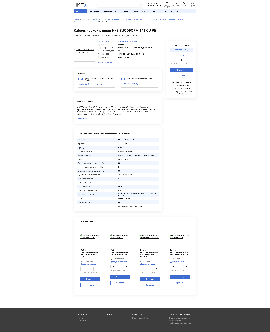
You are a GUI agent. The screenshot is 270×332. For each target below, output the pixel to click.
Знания (164, 11)
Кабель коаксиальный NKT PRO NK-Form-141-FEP (89, 253)
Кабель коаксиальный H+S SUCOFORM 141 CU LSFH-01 (149, 253)
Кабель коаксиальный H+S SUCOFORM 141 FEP (179, 252)
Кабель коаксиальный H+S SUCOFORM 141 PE (119, 252)
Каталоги (81, 318)
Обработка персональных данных (180, 323)
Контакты (153, 11)
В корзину (181, 70)
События (175, 11)
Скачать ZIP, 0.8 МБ (129, 84)
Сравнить (181, 76)
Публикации (82, 320)
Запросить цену (181, 50)
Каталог (79, 11)
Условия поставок (175, 320)
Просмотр (83, 84)
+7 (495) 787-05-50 (151, 4)
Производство (139, 11)
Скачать (97, 84)
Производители (109, 11)
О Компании (125, 11)
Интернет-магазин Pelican (140, 318)
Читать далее (82, 118)
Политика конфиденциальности (179, 318)
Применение (94, 11)
